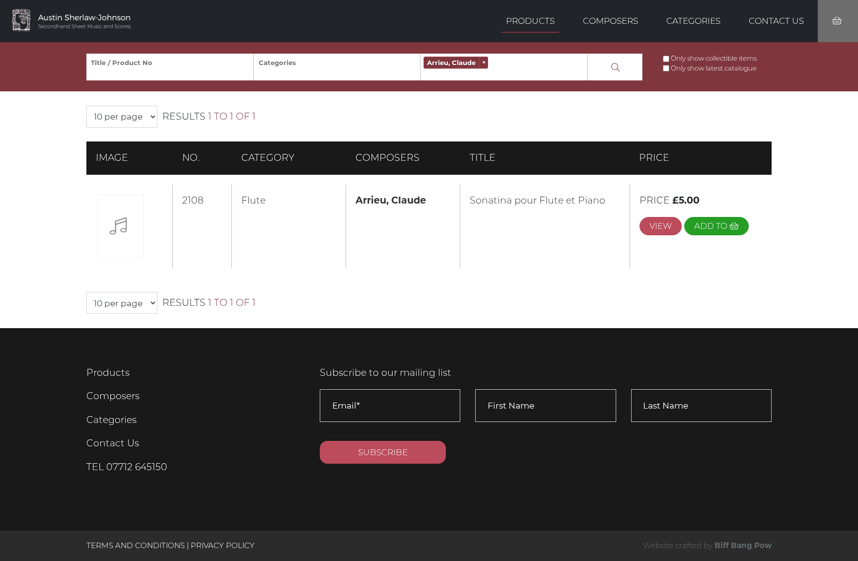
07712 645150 (136, 467)
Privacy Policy (223, 545)
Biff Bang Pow (743, 545)
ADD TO (711, 226)
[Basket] (838, 21)
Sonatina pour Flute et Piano (537, 200)
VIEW (660, 226)
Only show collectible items (714, 58)
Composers (610, 20)
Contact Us (776, 20)
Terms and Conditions (136, 545)
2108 (193, 200)
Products (530, 20)
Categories (693, 20)
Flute (253, 200)
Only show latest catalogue (714, 68)
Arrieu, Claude (391, 200)
